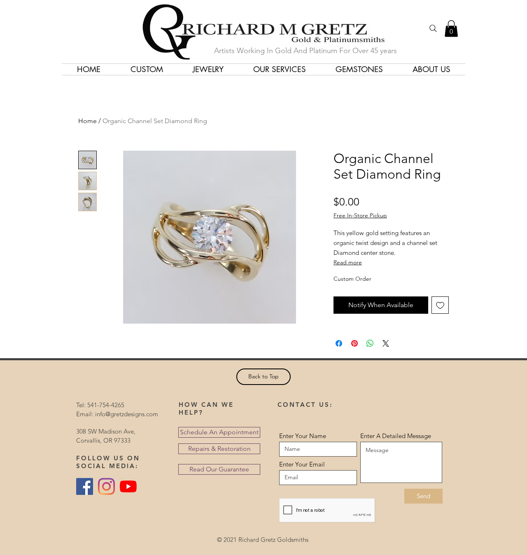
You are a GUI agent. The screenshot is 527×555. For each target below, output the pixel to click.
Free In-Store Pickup (360, 215)
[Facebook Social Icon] (84, 486)
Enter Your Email (302, 464)
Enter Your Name (302, 436)
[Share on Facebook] (339, 343)
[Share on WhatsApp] (370, 343)
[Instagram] (106, 486)
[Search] (433, 28)
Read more (347, 262)
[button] (451, 28)
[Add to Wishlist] (440, 305)
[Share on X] (386, 343)
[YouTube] (128, 486)
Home (87, 121)
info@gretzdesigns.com (126, 414)
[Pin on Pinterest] (354, 343)
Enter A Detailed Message (395, 436)
